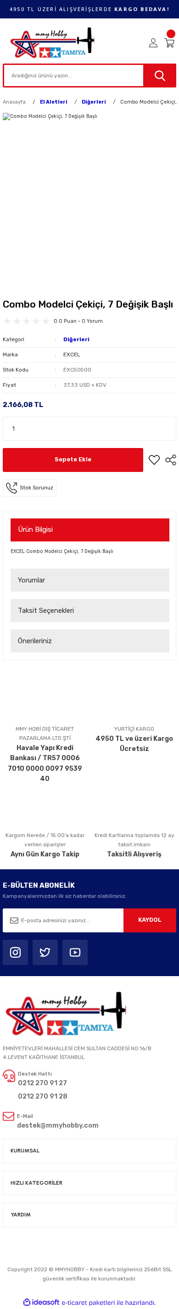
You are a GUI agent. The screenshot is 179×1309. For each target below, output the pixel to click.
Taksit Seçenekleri (46, 610)
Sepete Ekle (73, 459)
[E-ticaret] (88, 1302)
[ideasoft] (41, 1302)
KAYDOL (150, 919)
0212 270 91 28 (42, 1096)
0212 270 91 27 (42, 1083)
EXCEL (71, 354)
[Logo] (53, 43)
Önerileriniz (35, 641)
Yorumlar (31, 580)
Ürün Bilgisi (35, 529)
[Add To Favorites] (154, 459)
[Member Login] (153, 42)
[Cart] (170, 42)
